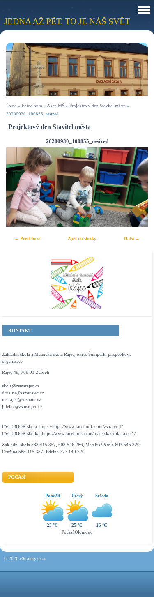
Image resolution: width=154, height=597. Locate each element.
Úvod (11, 105)
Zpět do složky (82, 238)
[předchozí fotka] (19, 187)
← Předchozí (27, 238)
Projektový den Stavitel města (97, 105)
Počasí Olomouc (77, 532)
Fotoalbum (32, 105)
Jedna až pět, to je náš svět (67, 21)
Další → (132, 238)
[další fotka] (134, 187)
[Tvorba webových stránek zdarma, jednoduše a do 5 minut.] (44, 559)
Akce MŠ (55, 105)
